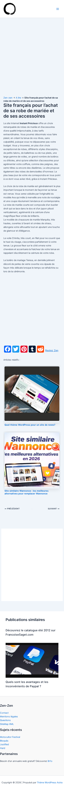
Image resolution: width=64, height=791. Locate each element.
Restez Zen (51, 350)
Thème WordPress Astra (49, 782)
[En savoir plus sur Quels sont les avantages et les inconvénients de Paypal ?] (32, 660)
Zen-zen (7, 97)
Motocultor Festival (10, 737)
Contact (4, 712)
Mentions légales (9, 716)
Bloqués (4, 740)
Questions (5, 720)
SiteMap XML (7, 724)
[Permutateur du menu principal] (57, 9)
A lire (18, 97)
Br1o (50, 761)
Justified (4, 744)
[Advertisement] (32, 60)
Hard (2, 748)
